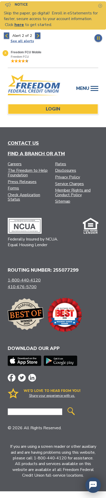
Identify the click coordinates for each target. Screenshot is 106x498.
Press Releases (22, 182)
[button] (93, 485)
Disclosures (65, 170)
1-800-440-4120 (24, 280)
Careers (15, 164)
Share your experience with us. (52, 395)
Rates (60, 164)
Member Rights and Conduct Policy (73, 192)
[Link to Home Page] (34, 85)
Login (53, 109)
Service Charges (69, 184)
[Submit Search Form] (71, 412)
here (19, 25)
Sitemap (62, 201)
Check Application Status (24, 197)
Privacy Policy (67, 177)
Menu (83, 88)
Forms (13, 188)
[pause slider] (98, 38)
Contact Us (23, 143)
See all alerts (22, 41)
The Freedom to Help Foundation (28, 173)
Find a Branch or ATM (36, 154)
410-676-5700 (22, 287)
